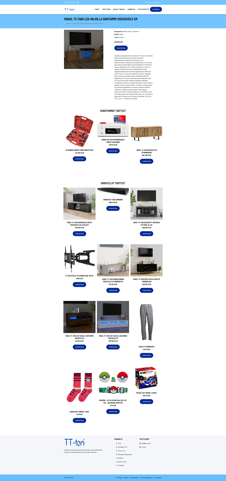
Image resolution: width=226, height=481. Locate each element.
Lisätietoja (121, 48)
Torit (119, 443)
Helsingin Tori (122, 447)
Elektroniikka (127, 31)
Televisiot (135, 31)
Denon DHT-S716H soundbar (113, 199)
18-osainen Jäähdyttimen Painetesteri (79, 150)
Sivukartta (157, 478)
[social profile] (77, 2)
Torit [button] (97, 9)
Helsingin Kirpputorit (125, 454)
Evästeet (126, 478)
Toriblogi (131, 9)
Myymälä (156, 9)
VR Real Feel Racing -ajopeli (146, 393)
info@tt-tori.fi (157, 2)
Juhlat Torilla (119, 9)
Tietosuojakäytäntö (146, 478)
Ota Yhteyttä (143, 9)
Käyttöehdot (134, 478)
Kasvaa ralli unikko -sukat (79, 412)
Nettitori (106, 9)
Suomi (149, 2)
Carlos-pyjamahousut (147, 346)
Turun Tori (121, 451)
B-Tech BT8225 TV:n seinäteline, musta (79, 276)
